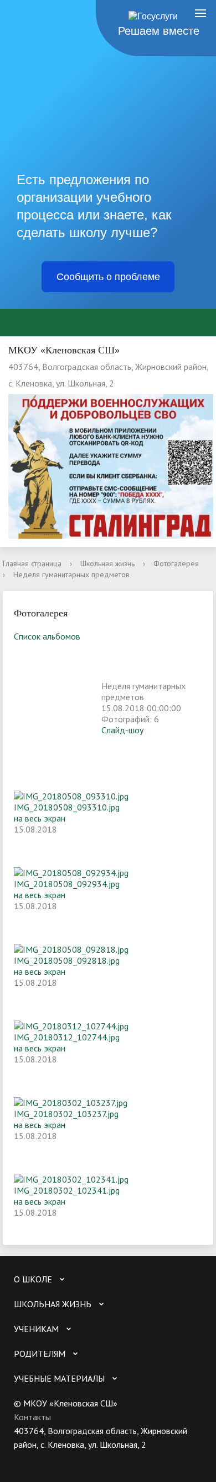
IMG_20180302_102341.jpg (67, 1190)
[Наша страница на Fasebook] (65, 1458)
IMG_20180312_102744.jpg (67, 1037)
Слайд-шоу (122, 729)
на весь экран (39, 818)
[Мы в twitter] (43, 1458)
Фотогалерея (176, 563)
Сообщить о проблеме (108, 276)
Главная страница (32, 563)
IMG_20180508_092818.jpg (67, 960)
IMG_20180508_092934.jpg (67, 883)
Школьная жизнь (107, 563)
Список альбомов (47, 636)
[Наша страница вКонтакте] (22, 1458)
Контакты (32, 1416)
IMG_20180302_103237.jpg (66, 1113)
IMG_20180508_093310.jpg (67, 807)
